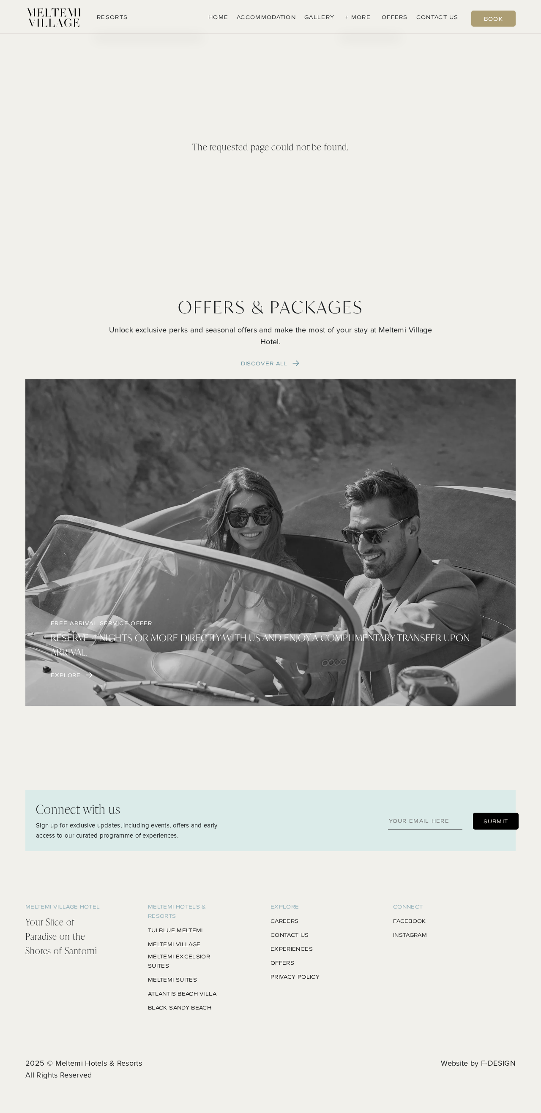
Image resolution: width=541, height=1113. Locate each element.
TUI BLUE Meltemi (175, 930)
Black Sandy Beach (179, 1007)
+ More (358, 17)
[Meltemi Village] (53, 17)
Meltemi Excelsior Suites (179, 960)
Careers (284, 921)
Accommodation (266, 17)
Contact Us (437, 17)
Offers (395, 17)
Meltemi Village (174, 944)
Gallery (319, 17)
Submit (496, 821)
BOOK (493, 18)
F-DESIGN (498, 1063)
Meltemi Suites (172, 979)
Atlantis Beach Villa (182, 993)
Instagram (410, 935)
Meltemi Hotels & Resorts (98, 1063)
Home (218, 17)
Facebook (409, 921)
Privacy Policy (295, 976)
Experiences (291, 948)
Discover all (264, 363)
